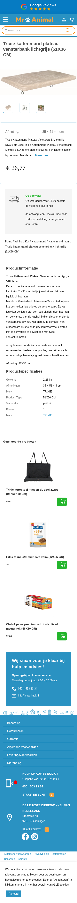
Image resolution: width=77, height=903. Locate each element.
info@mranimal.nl (28, 695)
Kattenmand (39, 241)
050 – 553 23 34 (27, 688)
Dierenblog (14, 762)
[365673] (62, 565)
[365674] (62, 636)
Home (8, 241)
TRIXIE (47, 415)
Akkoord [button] (13, 893)
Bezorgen (9, 859)
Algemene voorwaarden (22, 746)
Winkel (19, 241)
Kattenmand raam (59, 241)
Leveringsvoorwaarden (22, 754)
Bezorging (13, 722)
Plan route (31, 829)
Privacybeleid (41, 854)
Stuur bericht (34, 794)
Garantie (12, 738)
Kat (27, 241)
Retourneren (15, 730)
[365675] (62, 502)
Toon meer (42, 155)
